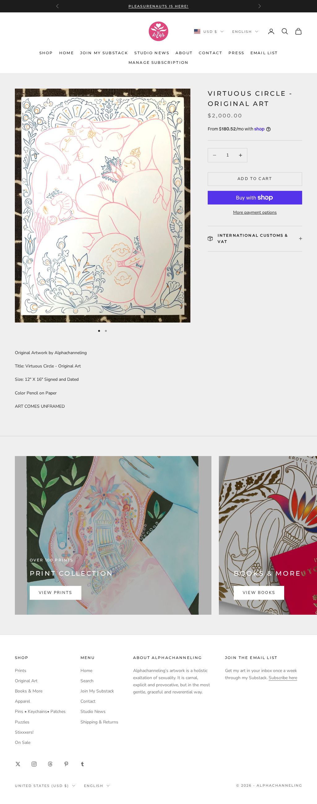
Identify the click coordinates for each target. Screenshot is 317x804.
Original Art (26, 681)
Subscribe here (283, 678)
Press (236, 53)
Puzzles (22, 722)
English (242, 31)
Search (86, 681)
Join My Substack (104, 53)
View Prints (55, 592)
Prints (20, 671)
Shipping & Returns (99, 722)
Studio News (151, 53)
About (184, 53)
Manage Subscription (158, 62)
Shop (46, 53)
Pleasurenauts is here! (158, 6)
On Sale (22, 742)
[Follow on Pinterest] (66, 764)
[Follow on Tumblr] (82, 764)
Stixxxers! (24, 732)
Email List (264, 53)
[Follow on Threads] (50, 764)
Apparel (22, 701)
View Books (259, 592)
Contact (210, 53)
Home (66, 53)
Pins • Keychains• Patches (40, 711)
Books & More (28, 691)
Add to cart (254, 179)
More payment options (255, 212)
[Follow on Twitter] (18, 764)
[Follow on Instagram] (34, 764)
